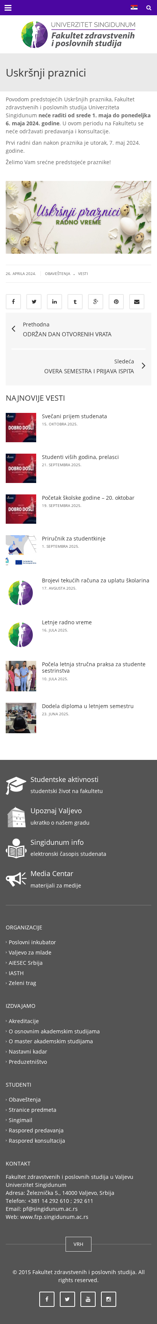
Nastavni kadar (28, 1051)
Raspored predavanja (36, 1130)
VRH (78, 1244)
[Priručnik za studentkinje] (21, 550)
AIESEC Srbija (26, 962)
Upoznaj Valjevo (56, 810)
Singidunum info (57, 842)
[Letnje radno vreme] (21, 634)
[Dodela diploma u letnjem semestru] (21, 718)
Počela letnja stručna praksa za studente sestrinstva (94, 667)
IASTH (16, 972)
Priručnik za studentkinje (74, 538)
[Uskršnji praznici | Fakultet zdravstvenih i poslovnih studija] (78, 34)
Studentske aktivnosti (64, 779)
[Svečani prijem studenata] (21, 427)
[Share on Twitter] (34, 301)
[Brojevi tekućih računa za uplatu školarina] (21, 592)
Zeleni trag (22, 983)
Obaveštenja (57, 273)
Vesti (83, 273)
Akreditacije (24, 1020)
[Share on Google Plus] (95, 301)
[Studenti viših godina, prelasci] (21, 468)
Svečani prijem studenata (74, 416)
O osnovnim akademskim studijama (54, 1031)
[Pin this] (116, 301)
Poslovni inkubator (32, 942)
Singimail (20, 1120)
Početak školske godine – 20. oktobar (88, 497)
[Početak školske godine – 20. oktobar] (21, 509)
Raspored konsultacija (37, 1140)
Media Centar (51, 873)
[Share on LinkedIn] (54, 301)
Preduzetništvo (28, 1061)
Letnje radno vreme (67, 622)
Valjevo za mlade (30, 952)
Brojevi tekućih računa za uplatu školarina (95, 580)
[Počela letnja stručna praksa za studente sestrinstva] (21, 676)
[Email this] (136, 301)
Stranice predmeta (32, 1109)
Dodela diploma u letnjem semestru (88, 706)
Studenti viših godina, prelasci (80, 457)
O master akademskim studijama (51, 1041)
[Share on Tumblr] (75, 301)
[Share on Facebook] (13, 301)
